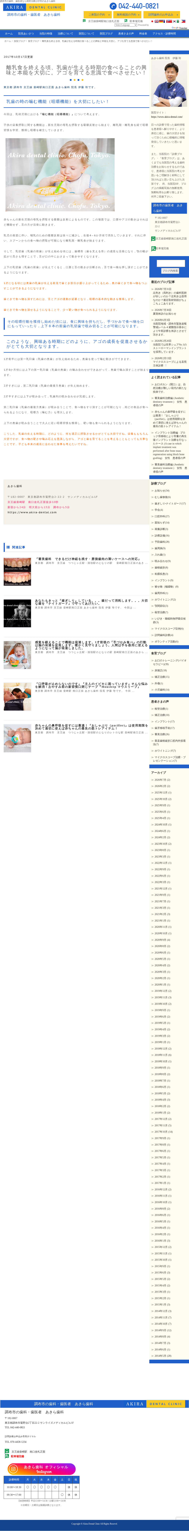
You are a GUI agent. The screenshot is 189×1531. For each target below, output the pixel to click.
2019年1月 (162, 1042)
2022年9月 (162, 869)
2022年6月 (162, 875)
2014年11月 (163, 1317)
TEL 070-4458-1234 (15, 1442)
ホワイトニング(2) (165, 599)
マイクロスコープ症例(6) (169, 628)
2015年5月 (162, 1279)
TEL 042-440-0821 (15, 1427)
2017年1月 (162, 1183)
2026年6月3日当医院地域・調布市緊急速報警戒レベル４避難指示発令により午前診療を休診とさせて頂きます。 (170, 327)
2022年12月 (163, 863)
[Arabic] (179, 21)
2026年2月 (162, 786)
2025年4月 (162, 818)
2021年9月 (162, 895)
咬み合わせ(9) (163, 561)
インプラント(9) (164, 580)
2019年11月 (163, 997)
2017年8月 (162, 1144)
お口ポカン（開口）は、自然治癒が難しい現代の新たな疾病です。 (170, 388)
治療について (65, 33)
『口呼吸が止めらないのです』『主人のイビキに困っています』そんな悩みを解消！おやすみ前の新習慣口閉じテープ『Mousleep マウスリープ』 (91, 685)
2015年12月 (163, 1247)
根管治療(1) (161, 708)
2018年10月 (163, 1061)
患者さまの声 (126, 33)
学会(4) (159, 509)
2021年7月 (162, 901)
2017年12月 (163, 1119)
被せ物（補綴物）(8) (166, 586)
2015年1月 (162, 1304)
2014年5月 (163, 1355)
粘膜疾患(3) (161, 574)
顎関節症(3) (161, 606)
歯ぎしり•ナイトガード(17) (170, 503)
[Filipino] (183, 21)
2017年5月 (162, 1157)
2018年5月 (162, 1093)
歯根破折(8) (161, 567)
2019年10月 (163, 1004)
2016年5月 (162, 1221)
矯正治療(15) (162, 677)
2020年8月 (162, 946)
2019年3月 (162, 1036)
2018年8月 (162, 1074)
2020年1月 (162, 984)
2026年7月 (162, 779)
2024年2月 (162, 837)
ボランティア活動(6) (166, 641)
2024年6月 (162, 831)
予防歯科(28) (162, 541)
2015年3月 (162, 1291)
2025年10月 (163, 799)
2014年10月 (163, 1323)
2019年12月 (163, 991)
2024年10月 (163, 824)
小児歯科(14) (162, 689)
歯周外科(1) (161, 593)
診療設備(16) (162, 535)
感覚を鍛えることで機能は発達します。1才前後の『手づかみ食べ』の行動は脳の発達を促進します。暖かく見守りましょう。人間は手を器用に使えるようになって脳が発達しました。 (91, 645)
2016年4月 (162, 1227)
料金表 (143, 33)
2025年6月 (162, 811)
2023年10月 (163, 843)
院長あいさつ (26, 33)
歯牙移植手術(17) (165, 728)
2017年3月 (162, 1170)
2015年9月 (162, 1266)
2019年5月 (162, 1023)
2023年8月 (162, 850)
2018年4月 (162, 1099)
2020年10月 (163, 933)
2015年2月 (162, 1298)
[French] (166, 21)
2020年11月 (163, 927)
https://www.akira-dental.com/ (167, 116)
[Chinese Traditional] (170, 21)
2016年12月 (163, 1189)
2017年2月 (162, 1176)
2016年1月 (162, 1240)
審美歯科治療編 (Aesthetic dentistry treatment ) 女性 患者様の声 (170, 402)
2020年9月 (162, 940)
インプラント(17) (165, 721)
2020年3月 (162, 972)
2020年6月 (162, 952)
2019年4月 (162, 1029)
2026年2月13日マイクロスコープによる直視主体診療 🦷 (170, 362)
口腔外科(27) (162, 516)
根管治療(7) (161, 612)
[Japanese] (152, 21)
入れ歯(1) (160, 554)
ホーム (9, 33)
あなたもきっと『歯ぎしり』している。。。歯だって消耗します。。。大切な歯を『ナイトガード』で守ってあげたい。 (91, 602)
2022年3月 (162, 882)
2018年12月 (163, 1048)
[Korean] (174, 21)
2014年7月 (162, 1343)
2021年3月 (162, 907)
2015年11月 (163, 1253)
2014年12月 (163, 1311)
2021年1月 (162, 920)
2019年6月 (162, 1016)
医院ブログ (106, 33)
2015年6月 (162, 1272)
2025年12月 (163, 792)
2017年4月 (162, 1163)
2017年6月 (162, 1151)
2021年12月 (163, 888)
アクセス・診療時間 (164, 33)
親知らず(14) (162, 522)
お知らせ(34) (162, 490)
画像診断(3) (161, 529)
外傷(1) (159, 683)
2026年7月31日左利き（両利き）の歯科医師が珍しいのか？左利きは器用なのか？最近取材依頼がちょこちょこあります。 (170, 296)
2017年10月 (164, 1131)
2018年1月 (162, 1112)
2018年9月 (162, 1067)
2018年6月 (162, 1087)
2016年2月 (162, 1234)
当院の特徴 (45, 33)
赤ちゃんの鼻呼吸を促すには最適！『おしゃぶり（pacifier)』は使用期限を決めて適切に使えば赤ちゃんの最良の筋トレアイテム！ (91, 727)
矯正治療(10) (162, 715)
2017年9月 (162, 1138)
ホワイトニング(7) (165, 750)
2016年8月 (162, 1208)
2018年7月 (162, 1080)
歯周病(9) (160, 548)
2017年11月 (163, 1125)
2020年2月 (162, 978)
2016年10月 (163, 1202)
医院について (86, 33)
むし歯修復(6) (163, 497)
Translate (183, 28)
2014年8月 (162, 1336)
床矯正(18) (161, 670)
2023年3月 (162, 856)
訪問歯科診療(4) (164, 635)
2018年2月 (162, 1106)
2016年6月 (162, 1215)
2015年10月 (163, 1259)
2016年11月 (163, 1195)
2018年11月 (163, 1055)
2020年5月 (162, 959)
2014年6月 (162, 1349)
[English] (157, 21)
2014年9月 (163, 1330)
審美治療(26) (162, 734)
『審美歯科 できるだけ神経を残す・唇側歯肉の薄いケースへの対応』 (88, 558)
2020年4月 (162, 965)
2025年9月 (162, 805)
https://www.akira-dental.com (32, 512)
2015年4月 (162, 1285)
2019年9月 (162, 1010)
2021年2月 (162, 914)
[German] (161, 21)
